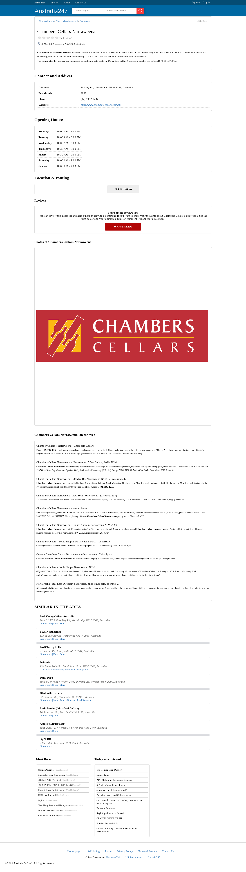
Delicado (45, 662)
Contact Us (80, 2)
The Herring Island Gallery (109, 769)
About (67, 2)
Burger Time (103, 775)
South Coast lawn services (57, 810)
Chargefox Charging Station (58, 775)
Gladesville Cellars (51, 693)
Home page (39, 2)
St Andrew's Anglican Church (111, 785)
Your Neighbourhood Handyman (60, 805)
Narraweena (85, 21)
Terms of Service (147, 851)
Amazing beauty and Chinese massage (115, 795)
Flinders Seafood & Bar (108, 823)
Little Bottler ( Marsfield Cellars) (59, 708)
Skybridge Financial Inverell (110, 813)
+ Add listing (92, 851)
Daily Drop (46, 677)
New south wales (46, 21)
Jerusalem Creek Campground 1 (112, 790)
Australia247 (51, 10)
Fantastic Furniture (106, 808)
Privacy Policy (125, 851)
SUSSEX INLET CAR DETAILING (59, 785)
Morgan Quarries (53, 769)
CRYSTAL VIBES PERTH (109, 818)
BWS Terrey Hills (50, 647)
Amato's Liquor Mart (52, 723)
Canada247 (154, 857)
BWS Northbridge (50, 631)
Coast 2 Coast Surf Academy (58, 790)
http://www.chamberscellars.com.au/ (101, 104)
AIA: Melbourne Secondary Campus (114, 780)
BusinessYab (113, 857)
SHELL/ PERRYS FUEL (56, 780)
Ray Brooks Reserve (54, 815)
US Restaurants (134, 857)
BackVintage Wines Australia (57, 616)
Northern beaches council (67, 21)
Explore (55, 2)
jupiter (48, 800)
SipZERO (45, 739)
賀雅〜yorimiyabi (53, 795)
